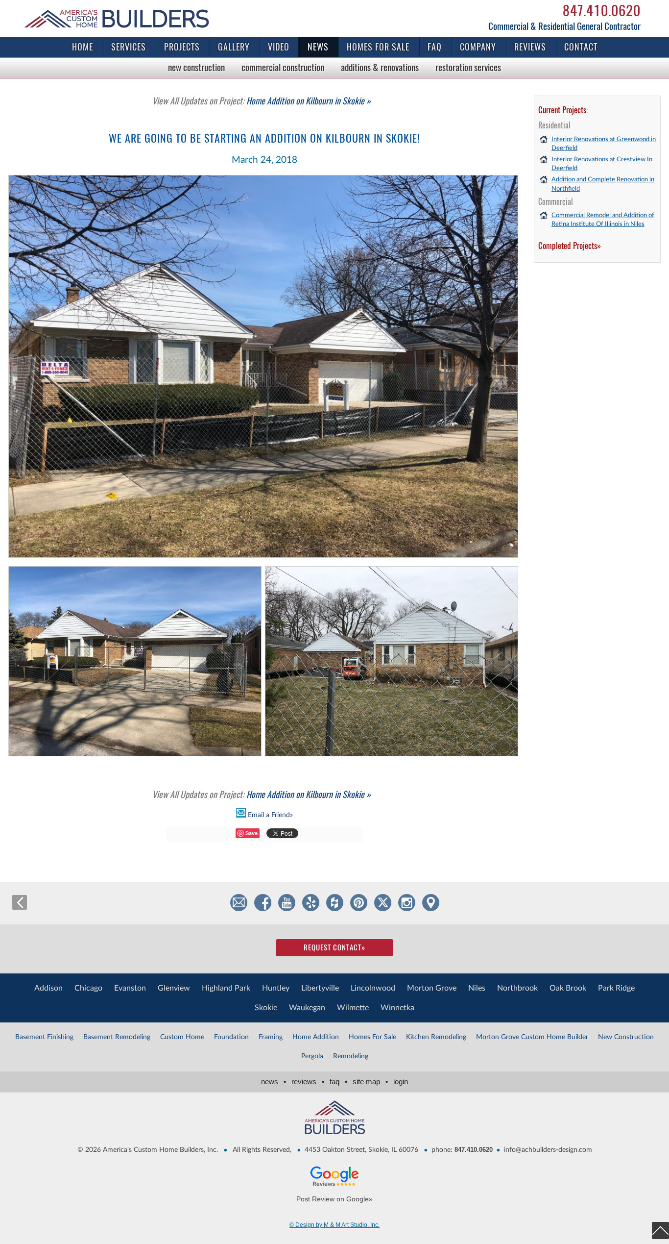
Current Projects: (563, 110)
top (660, 1230)
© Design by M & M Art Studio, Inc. (334, 1224)
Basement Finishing (44, 1037)
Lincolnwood (373, 988)
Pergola (312, 1056)
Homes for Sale (378, 47)
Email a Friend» (269, 814)
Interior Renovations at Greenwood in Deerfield (603, 143)
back (19, 902)
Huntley (275, 988)
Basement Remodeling (116, 1037)
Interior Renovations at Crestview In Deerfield (601, 164)
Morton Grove (431, 988)
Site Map (370, 1081)
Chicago (88, 988)
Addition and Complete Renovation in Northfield (602, 184)
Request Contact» (334, 947)
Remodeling (350, 1056)
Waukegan (307, 1008)
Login (400, 1081)
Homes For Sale (372, 1037)
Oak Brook (568, 988)
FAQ (435, 47)
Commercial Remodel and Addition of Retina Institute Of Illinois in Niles (602, 219)
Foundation (231, 1037)
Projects (182, 47)
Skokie (266, 1008)
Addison (48, 988)
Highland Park (226, 988)
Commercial (282, 67)
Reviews (530, 47)
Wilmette (353, 1008)
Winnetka (397, 1008)
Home (82, 47)
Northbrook (517, 988)
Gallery (234, 47)
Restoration (468, 67)
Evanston (130, 988)
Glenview (174, 988)
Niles (476, 988)
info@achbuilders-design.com (548, 1149)
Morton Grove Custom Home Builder (532, 1037)
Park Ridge (616, 988)
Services (128, 47)
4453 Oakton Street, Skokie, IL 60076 (361, 1149)
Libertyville (320, 988)
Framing (271, 1037)
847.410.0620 (602, 10)
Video (278, 47)
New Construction (196, 67)
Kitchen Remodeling (436, 1037)
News (318, 47)
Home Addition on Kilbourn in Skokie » (261, 101)
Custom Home (182, 1037)
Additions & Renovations (380, 67)
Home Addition (315, 1037)
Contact (580, 47)
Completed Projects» (569, 245)
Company (478, 47)
